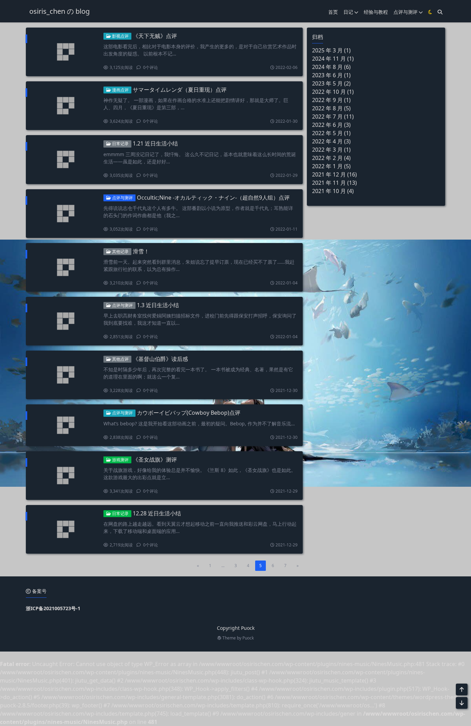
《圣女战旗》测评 (155, 459)
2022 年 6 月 (327, 125)
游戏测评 (120, 460)
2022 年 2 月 (327, 158)
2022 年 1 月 (327, 166)
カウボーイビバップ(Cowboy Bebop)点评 (188, 412)
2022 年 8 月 (327, 108)
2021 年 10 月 (329, 191)
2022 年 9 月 (327, 100)
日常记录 (120, 144)
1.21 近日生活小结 (155, 143)
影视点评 (120, 36)
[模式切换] (430, 12)
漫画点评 (120, 90)
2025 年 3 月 (327, 50)
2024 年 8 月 (327, 67)
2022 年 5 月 (327, 133)
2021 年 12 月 (329, 174)
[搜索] (440, 12)
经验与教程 (376, 12)
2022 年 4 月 (327, 141)
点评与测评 (405, 12)
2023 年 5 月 (327, 83)
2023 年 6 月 (327, 75)
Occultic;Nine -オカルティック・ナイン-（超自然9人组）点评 (213, 197)
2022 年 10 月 (329, 91)
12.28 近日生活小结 (157, 513)
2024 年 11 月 (329, 58)
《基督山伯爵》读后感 (160, 359)
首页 (333, 12)
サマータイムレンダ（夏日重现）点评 (180, 89)
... (222, 565)
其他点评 (120, 359)
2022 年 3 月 (327, 149)
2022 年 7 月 (327, 116)
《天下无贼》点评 (155, 36)
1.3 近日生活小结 (158, 305)
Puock (248, 638)
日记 (348, 12)
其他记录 (120, 251)
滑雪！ (141, 251)
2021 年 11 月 (329, 182)
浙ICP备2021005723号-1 (53, 608)
